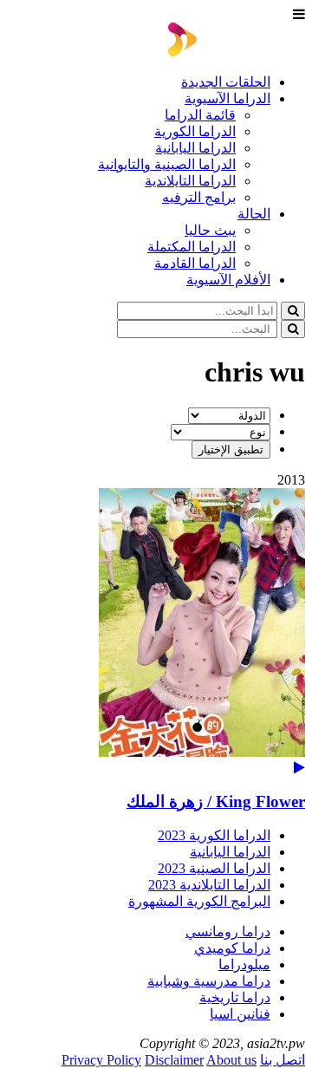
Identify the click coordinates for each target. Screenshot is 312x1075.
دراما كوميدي (232, 948)
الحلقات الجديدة (225, 82)
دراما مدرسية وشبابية (208, 981)
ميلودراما (244, 964)
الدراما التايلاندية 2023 (209, 884)
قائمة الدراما (200, 115)
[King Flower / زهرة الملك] (156, 631)
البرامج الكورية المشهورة (199, 901)
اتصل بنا (282, 1059)
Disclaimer (174, 1059)
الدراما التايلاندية (190, 180)
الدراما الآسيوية (227, 98)
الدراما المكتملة (191, 246)
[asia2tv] (236, 51)
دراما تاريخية (234, 997)
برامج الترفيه (199, 197)
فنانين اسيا (240, 1014)
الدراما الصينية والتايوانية (167, 164)
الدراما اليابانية (195, 147)
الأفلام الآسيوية (228, 279)
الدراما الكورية (195, 131)
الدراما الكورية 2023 (214, 835)
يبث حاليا (210, 230)
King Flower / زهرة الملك (216, 801)
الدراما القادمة (195, 263)
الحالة (253, 213)
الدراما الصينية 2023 (214, 868)
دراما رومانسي (227, 931)
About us (231, 1059)
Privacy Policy (101, 1059)
